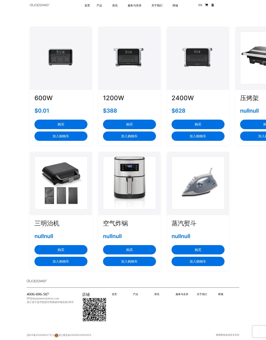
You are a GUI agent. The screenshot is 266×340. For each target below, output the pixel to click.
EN (200, 5)
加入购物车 (61, 136)
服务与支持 (134, 5)
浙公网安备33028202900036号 (75, 335)
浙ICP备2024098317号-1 (40, 335)
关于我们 (156, 5)
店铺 (86, 294)
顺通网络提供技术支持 (227, 335)
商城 (175, 5)
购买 (61, 124)
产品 (99, 5)
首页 (87, 5)
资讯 (115, 5)
